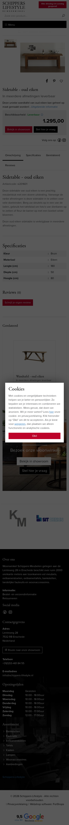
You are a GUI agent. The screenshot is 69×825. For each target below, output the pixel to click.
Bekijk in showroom (18, 129)
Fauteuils (11, 736)
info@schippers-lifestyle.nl (18, 675)
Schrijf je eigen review (18, 302)
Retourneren (10, 598)
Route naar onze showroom (23, 650)
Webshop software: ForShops (47, 804)
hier (51, 412)
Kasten (10, 750)
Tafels (9, 745)
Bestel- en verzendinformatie (20, 594)
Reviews (10, 165)
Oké (34, 436)
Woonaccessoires (16, 759)
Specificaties (33, 155)
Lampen (10, 755)
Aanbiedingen (14, 764)
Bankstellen (13, 731)
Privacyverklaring (17, 804)
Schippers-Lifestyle (14, 777)
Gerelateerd (53, 155)
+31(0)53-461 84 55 (13, 663)
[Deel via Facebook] (48, 81)
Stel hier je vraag (45, 129)
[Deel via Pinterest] (56, 81)
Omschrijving (13, 155)
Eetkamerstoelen (16, 741)
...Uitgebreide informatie (43, 107)
